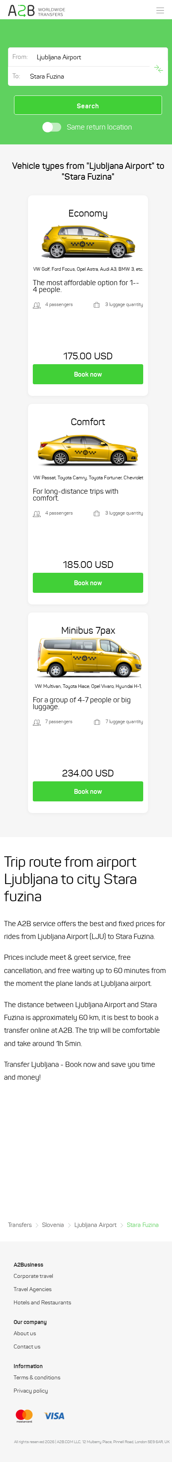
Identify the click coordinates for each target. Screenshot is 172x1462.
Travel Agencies (33, 1289)
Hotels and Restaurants (42, 1303)
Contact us (27, 1347)
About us (25, 1333)
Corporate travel (33, 1276)
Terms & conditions (37, 1378)
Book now (88, 374)
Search (88, 106)
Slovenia (53, 1225)
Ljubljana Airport (95, 1225)
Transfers (20, 1225)
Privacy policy (31, 1391)
